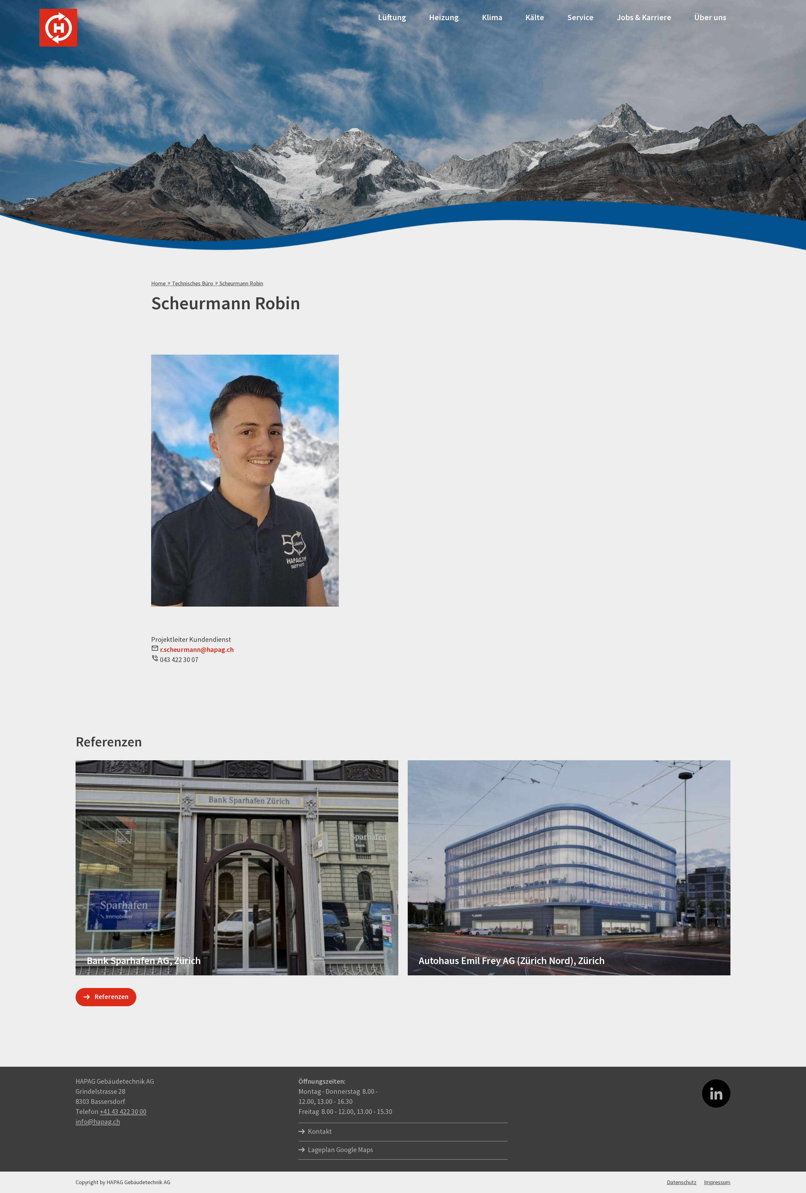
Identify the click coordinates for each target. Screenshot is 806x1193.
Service (580, 17)
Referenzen (111, 996)
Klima (492, 17)
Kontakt (320, 1131)
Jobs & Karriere (644, 17)
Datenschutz (681, 1182)
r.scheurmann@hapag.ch (197, 649)
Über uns (710, 17)
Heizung (444, 17)
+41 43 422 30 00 (123, 1111)
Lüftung (392, 17)
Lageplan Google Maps (340, 1149)
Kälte (534, 17)
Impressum (717, 1182)
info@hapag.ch (98, 1121)
